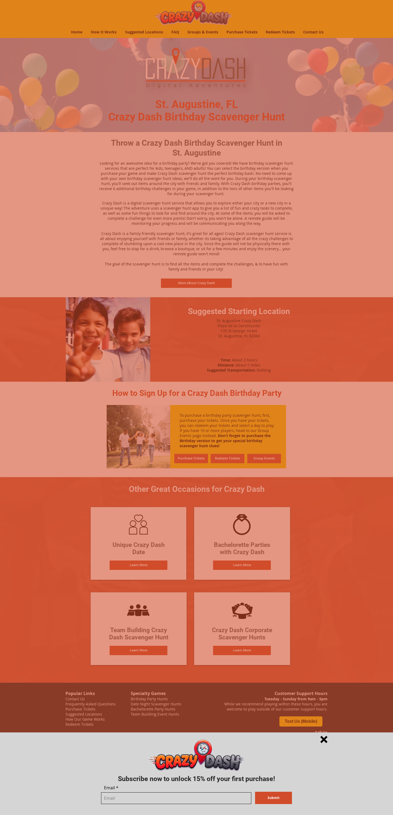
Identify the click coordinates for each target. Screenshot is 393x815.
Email (109, 788)
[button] (324, 739)
